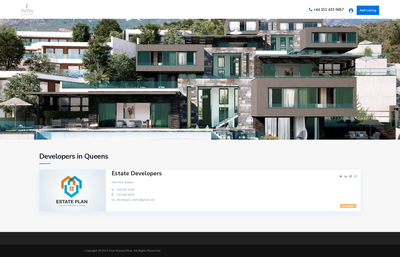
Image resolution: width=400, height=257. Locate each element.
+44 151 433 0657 (329, 9)
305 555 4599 (126, 190)
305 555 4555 (126, 195)
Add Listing (368, 10)
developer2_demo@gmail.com (136, 200)
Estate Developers (137, 173)
